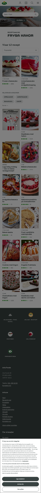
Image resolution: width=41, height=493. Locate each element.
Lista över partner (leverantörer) (10, 473)
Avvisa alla (20, 484)
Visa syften (20, 489)
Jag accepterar (20, 479)
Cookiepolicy (25, 461)
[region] (20, 466)
